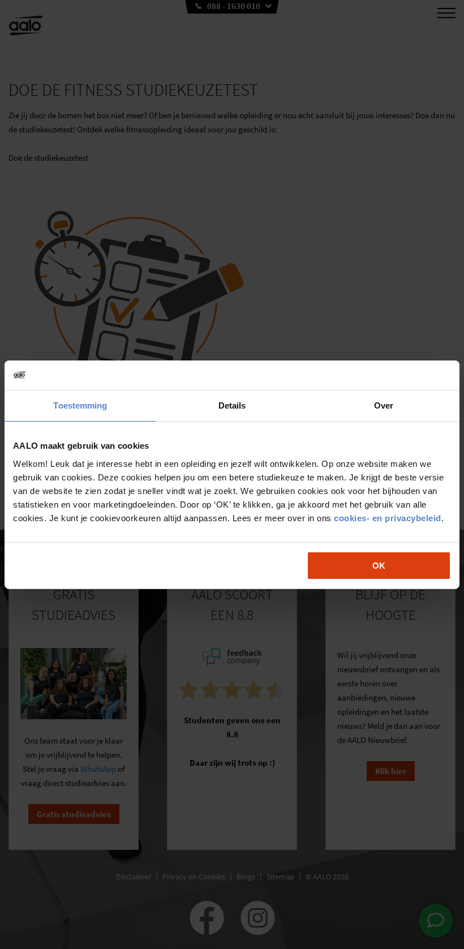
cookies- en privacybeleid (387, 517)
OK (378, 565)
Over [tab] (383, 405)
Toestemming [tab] (80, 405)
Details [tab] (232, 405)
